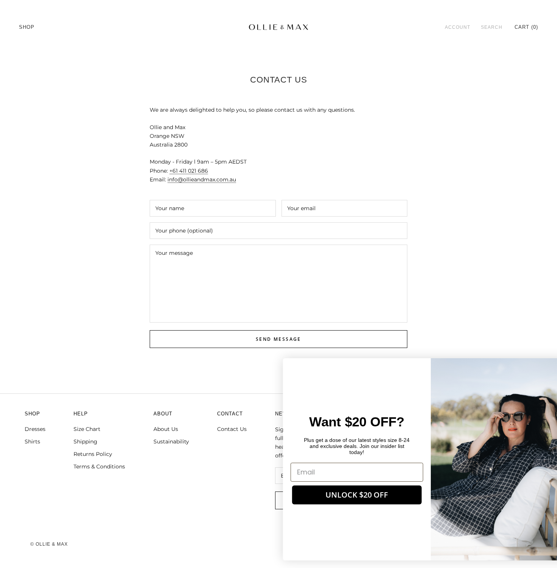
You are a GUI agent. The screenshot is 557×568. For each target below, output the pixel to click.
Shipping (85, 441)
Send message (278, 339)
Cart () (526, 27)
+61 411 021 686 (188, 170)
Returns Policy (93, 454)
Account (457, 27)
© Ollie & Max (49, 544)
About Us (165, 429)
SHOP (26, 27)
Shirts (32, 441)
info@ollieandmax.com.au (201, 179)
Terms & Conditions (99, 466)
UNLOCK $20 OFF (328, 495)
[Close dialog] (539, 368)
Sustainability (171, 441)
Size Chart (87, 429)
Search (491, 27)
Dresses (35, 429)
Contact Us (232, 429)
